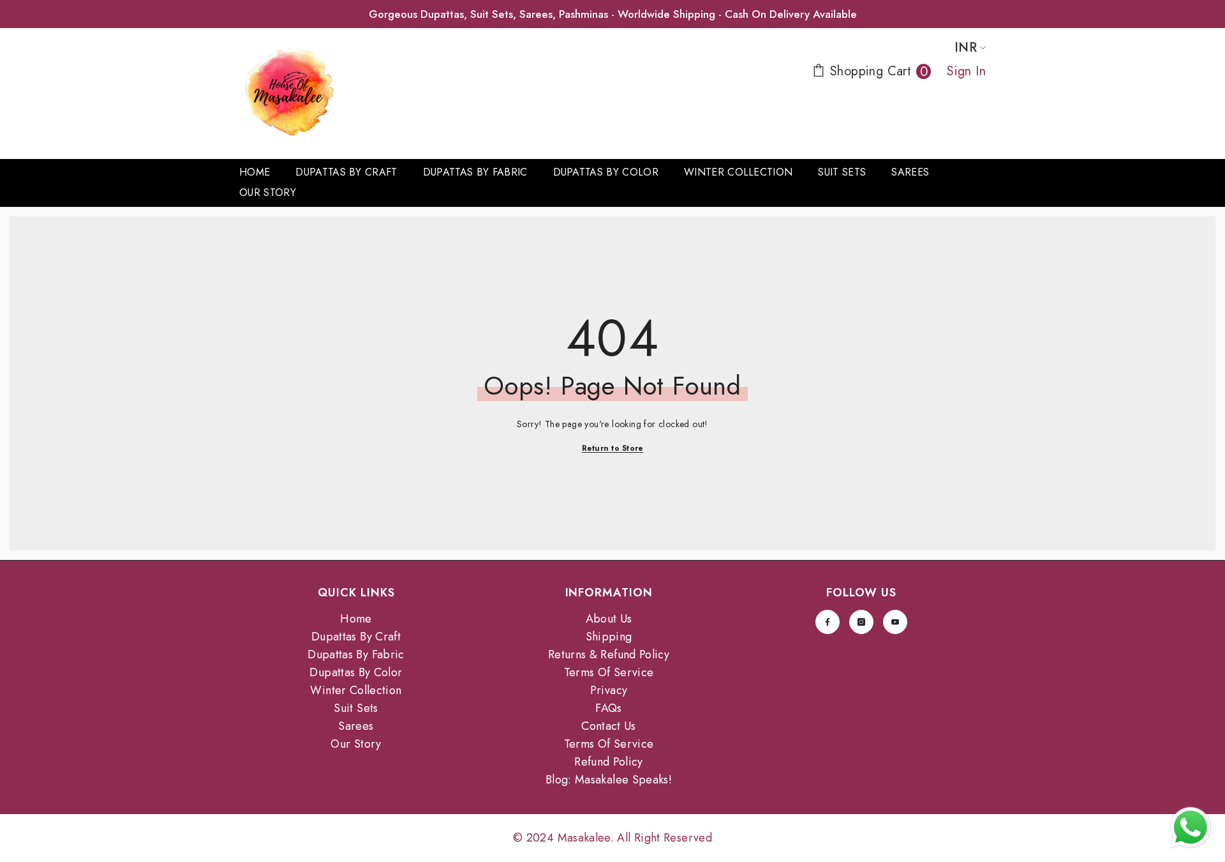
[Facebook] (827, 622)
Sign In (966, 71)
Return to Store (613, 448)
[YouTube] (895, 622)
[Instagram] (861, 622)
